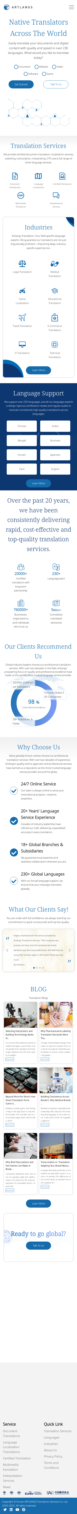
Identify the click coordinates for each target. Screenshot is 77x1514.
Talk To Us (55, 84)
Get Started (21, 84)
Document (24, 66)
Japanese (55, 454)
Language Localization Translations (11, 1447)
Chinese (21, 426)
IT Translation (22, 353)
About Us (50, 1450)
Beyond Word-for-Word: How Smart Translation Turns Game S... (20, 1100)
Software (33, 73)
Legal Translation (22, 272)
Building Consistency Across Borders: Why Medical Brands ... (56, 1100)
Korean (22, 454)
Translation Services (58, 1431)
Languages (51, 1437)
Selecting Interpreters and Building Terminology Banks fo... (20, 1034)
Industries (51, 1444)
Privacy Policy (53, 1456)
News (7, 1487)
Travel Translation (22, 326)
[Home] (18, 7)
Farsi (21, 469)
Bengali (22, 440)
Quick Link (53, 1424)
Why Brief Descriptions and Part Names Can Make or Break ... (19, 1165)
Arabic (55, 426)
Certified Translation (62, 184)
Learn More (38, 370)
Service (9, 1424)
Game (50, 73)
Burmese (55, 440)
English (55, 469)
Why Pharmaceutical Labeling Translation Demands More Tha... (56, 1034)
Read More (9, 1059)
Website (43, 66)
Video (60, 66)
